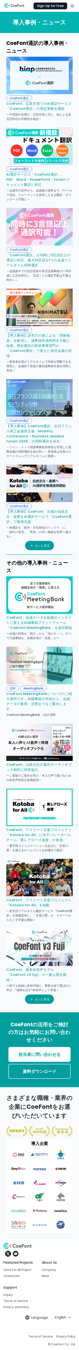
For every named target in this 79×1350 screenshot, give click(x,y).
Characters (11, 1276)
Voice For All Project (17, 1270)
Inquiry (8, 1295)
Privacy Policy (66, 1336)
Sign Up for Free (50, 5)
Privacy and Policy (16, 1307)
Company (49, 1270)
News (45, 1276)
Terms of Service (15, 1301)
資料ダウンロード (39, 1071)
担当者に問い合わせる (40, 1054)
